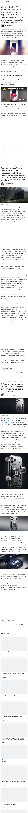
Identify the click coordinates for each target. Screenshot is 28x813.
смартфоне (13, 79)
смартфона (14, 431)
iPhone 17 (8, 420)
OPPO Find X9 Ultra (6, 302)
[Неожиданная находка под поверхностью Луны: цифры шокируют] (14, 798)
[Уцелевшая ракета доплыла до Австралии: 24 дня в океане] (14, 712)
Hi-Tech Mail (16, 165)
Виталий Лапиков (9, 25)
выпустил (17, 418)
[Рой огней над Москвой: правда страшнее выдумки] (14, 777)
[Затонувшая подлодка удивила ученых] (14, 690)
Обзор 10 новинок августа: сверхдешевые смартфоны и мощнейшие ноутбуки (13, 148)
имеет (24, 64)
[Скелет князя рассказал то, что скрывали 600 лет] (14, 755)
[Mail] (4, 1)
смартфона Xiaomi (20, 31)
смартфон (12, 213)
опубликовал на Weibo (11, 209)
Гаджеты (12, 4)
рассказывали (10, 358)
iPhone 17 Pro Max (15, 551)
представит (22, 113)
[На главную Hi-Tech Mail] (8, 1)
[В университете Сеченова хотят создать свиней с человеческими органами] (14, 669)
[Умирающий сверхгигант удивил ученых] (14, 647)
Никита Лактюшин (10, 183)
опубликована (14, 33)
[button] (14, 48)
